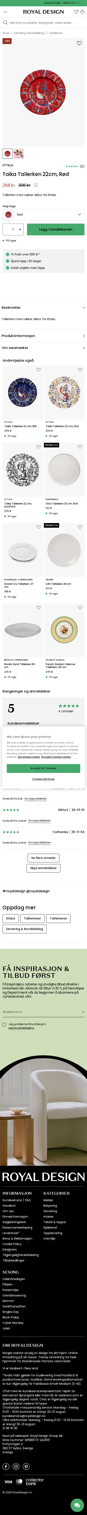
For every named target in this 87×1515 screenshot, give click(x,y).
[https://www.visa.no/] (8, 1481)
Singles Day (11, 1311)
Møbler (48, 1200)
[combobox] (43, 215)
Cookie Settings (43, 779)
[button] (76, 12)
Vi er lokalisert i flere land (20, 1368)
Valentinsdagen (14, 1278)
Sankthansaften (14, 1306)
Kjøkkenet (50, 1227)
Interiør (49, 1216)
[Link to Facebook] (6, 1466)
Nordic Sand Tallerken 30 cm (19, 666)
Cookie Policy (12, 1244)
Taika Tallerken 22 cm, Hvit (62, 426)
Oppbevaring (53, 1233)
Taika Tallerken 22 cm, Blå (20, 426)
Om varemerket (15, 347)
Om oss (8, 1211)
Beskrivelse (11, 307)
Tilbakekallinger (13, 1260)
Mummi (8, 1300)
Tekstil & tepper (55, 1222)
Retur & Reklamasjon (17, 1238)
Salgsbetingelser (14, 1222)
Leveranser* (11, 1233)
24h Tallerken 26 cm (58, 583)
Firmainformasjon (15, 1216)
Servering (50, 1211)
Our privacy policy (29, 757)
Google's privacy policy (56, 757)
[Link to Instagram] (16, 1466)
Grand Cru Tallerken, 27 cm (19, 585)
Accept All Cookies (43, 768)
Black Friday (11, 1317)
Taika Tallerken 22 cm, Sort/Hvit (18, 505)
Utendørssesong (14, 1295)
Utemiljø (49, 1238)
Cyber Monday (13, 1322)
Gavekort (9, 1205)
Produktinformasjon (18, 335)
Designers (10, 1249)
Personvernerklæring (17, 1227)
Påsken (8, 1284)
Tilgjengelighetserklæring (21, 1254)
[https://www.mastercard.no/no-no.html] (19, 1481)
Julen (6, 1328)
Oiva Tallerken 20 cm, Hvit (62, 503)
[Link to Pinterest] (26, 1466)
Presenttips (11, 1289)
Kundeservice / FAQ (17, 1200)
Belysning (50, 1205)
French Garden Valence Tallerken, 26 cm (60, 666)
